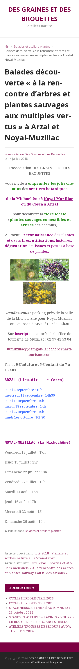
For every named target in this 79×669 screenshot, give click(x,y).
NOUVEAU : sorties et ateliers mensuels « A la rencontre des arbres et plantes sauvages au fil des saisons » (39, 568)
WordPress (38, 662)
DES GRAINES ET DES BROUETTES (51, 658)
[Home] (7, 46)
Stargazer (56, 662)
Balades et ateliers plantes (43, 531)
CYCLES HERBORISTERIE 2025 (31, 603)
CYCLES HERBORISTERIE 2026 (31, 598)
